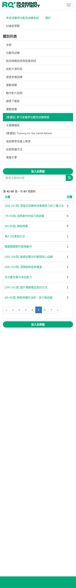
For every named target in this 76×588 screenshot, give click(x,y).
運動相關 (11, 85)
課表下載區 (13, 101)
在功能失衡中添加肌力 (18, 277)
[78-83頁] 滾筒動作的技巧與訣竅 (24, 215)
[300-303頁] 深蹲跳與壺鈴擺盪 (23, 266)
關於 (48, 17)
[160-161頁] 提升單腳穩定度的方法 (26, 287)
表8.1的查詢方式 (15, 236)
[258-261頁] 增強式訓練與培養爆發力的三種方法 (34, 205)
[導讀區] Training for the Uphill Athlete (29, 133)
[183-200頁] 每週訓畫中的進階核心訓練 (29, 256)
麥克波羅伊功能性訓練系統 (22, 17)
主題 (7, 196)
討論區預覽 (13, 25)
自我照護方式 (14, 149)
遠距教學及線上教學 (18, 141)
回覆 (69, 196)
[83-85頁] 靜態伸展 (16, 226)
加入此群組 (38, 171)
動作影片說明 (14, 93)
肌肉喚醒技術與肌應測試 (21, 60)
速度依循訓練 (14, 77)
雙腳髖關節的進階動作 (18, 246)
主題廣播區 (13, 125)
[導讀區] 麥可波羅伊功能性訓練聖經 (27, 117)
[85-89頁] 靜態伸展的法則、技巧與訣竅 (28, 297)
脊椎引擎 (11, 157)
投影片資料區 (14, 68)
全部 (8, 44)
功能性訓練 (13, 52)
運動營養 (11, 109)
